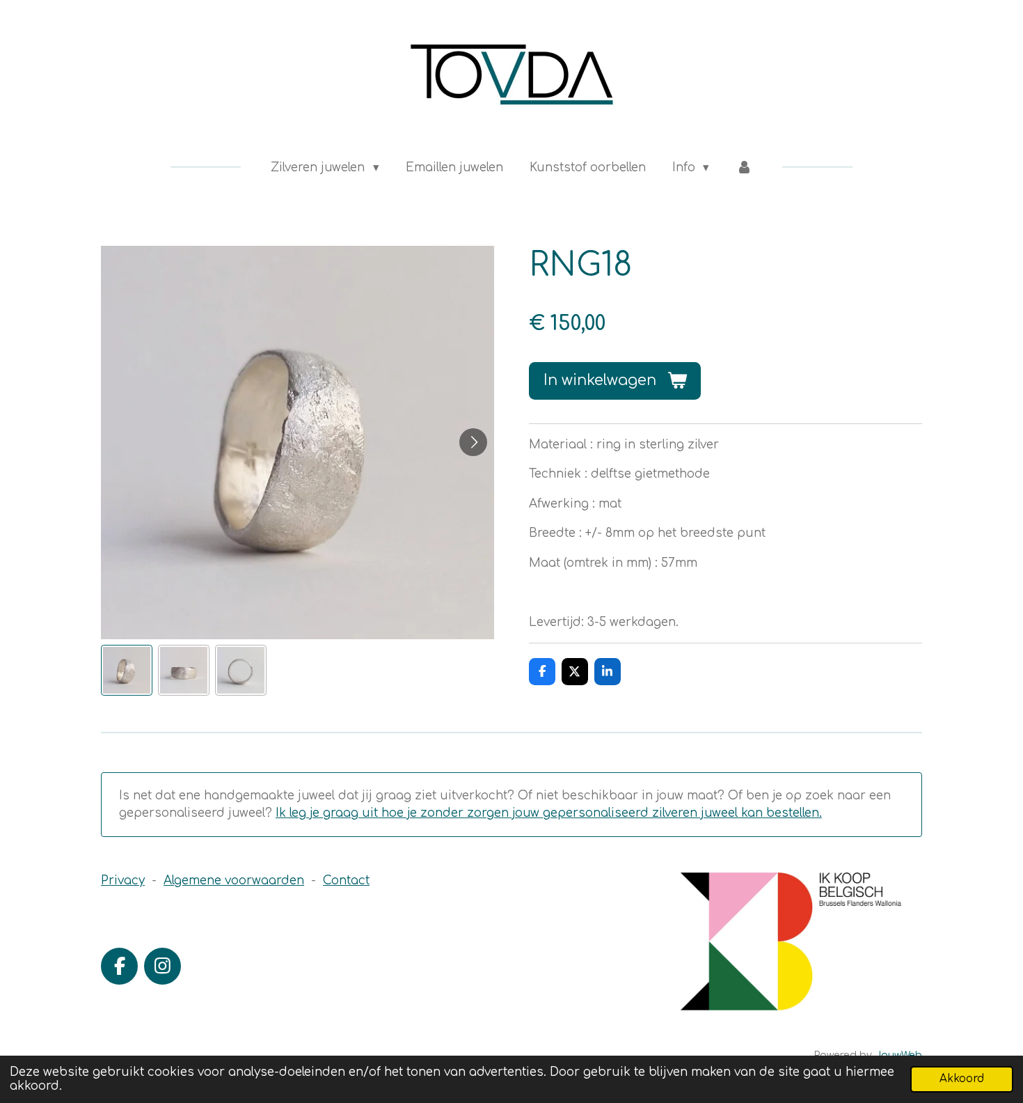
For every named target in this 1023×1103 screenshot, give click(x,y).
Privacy (123, 880)
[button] (126, 670)
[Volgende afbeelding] (473, 442)
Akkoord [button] (961, 1079)
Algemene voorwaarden (234, 880)
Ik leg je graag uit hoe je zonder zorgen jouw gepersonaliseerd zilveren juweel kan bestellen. (549, 813)
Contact (346, 880)
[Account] (744, 167)
